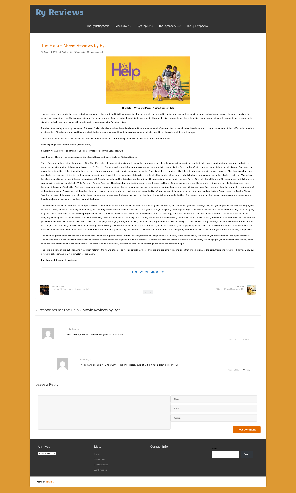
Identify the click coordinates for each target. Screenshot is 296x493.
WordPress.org (100, 470)
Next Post (230, 287)
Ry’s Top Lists (145, 26)
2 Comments (79, 52)
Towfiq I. (50, 482)
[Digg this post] (146, 272)
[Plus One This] (157, 272)
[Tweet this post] (136, 272)
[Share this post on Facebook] (132, 272)
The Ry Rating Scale (98, 26)
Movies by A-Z (123, 26)
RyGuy (65, 52)
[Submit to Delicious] (141, 272)
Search (215, 448)
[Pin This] (162, 272)
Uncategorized (96, 52)
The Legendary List (170, 26)
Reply (247, 339)
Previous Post (70, 287)
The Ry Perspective (198, 26)
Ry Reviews (59, 11)
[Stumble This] (152, 272)
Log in (96, 454)
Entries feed (99, 459)
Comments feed (101, 465)
